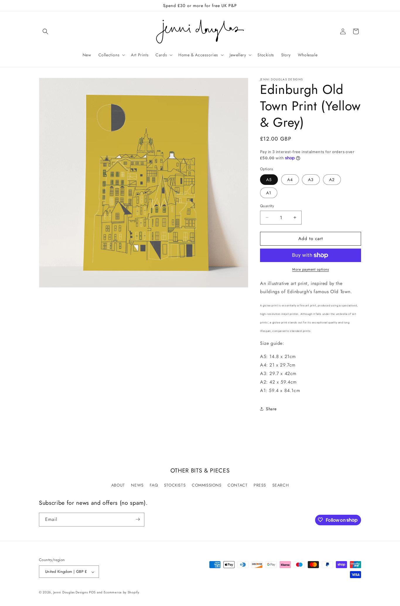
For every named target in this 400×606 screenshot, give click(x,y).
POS (92, 592)
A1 (268, 193)
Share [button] (271, 409)
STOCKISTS (175, 485)
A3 (311, 180)
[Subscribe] (137, 519)
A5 (269, 180)
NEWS (137, 485)
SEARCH (280, 485)
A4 (290, 180)
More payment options (310, 269)
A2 (332, 180)
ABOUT (118, 485)
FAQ (154, 485)
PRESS (260, 485)
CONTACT (237, 485)
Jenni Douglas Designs (70, 592)
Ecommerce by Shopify (121, 592)
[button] (45, 31)
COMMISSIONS (207, 485)
